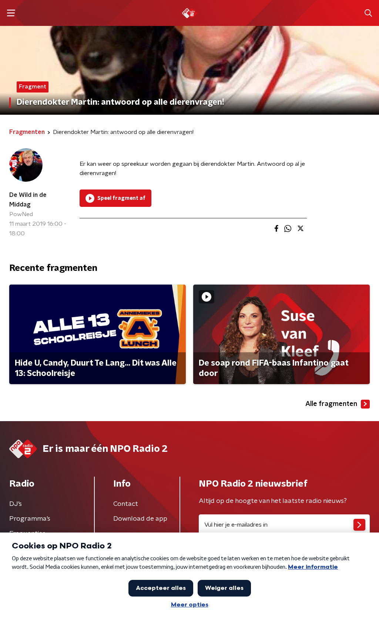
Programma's (29, 518)
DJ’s (15, 504)
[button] (11, 13)
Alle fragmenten (331, 404)
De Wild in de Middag (28, 200)
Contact (125, 504)
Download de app (140, 518)
